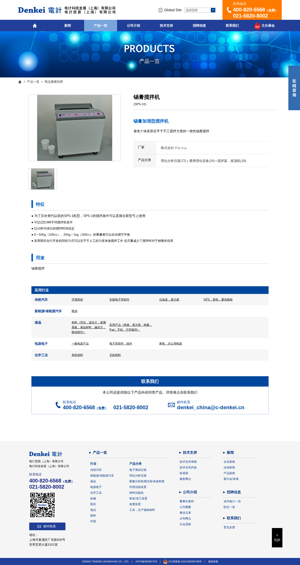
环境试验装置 (137, 487)
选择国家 (192, 10)
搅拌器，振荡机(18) (231, 161)
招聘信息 (199, 25)
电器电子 (96, 487)
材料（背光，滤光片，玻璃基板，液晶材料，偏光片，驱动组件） (89, 327)
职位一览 (229, 507)
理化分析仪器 (137, 475)
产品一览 (100, 25)
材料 (93, 515)
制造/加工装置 (138, 498)
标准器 (184, 473)
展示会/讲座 (231, 479)
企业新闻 (229, 461)
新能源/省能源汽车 (102, 475)
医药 (93, 504)
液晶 (93, 481)
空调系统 (77, 299)
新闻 (67, 25)
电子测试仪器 (137, 469)
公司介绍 (133, 25)
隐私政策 (213, 561)
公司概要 (185, 507)
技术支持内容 (188, 467)
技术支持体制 (188, 461)
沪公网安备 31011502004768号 (185, 561)
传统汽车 (96, 469)
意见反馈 (229, 527)
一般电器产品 (80, 343)
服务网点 (185, 479)
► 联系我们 (231, 518)
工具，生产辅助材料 (142, 510)
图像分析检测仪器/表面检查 (146, 481)
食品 (93, 510)
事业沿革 (185, 512)
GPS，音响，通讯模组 (218, 299)
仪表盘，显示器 (169, 299)
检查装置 (135, 504)
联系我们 (232, 25)
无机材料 (115, 355)
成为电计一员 (232, 501)
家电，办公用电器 (170, 343)
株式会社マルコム (174, 148)
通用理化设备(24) (202, 161)
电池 (74, 311)
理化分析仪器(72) (174, 161)
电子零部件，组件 (120, 343)
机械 (93, 498)
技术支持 (166, 25)
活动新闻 (229, 467)
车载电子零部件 (119, 299)
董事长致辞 (187, 501)
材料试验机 (136, 492)
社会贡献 (185, 524)
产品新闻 (229, 473)
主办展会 (268, 25)
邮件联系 (49, 526)
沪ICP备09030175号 (146, 561)
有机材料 (77, 355)
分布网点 (185, 518)
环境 (93, 521)
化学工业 (96, 492)
